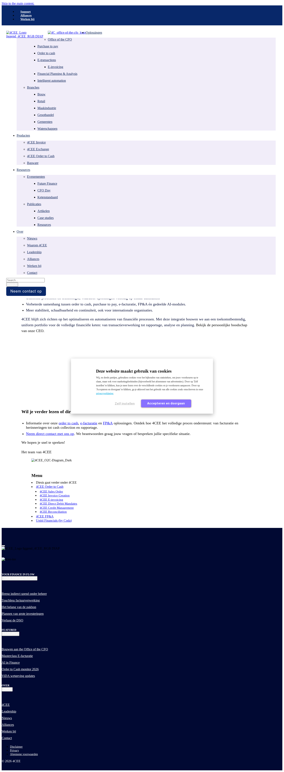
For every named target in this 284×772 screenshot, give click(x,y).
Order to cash (46, 53)
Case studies (45, 218)
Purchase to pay (47, 46)
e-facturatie (88, 423)
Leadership (34, 252)
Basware (32, 163)
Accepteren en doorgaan (166, 403)
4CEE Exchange (38, 149)
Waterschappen (47, 128)
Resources (44, 224)
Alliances (33, 259)
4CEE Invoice (36, 142)
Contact (32, 272)
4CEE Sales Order (51, 491)
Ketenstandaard (47, 197)
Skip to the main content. (18, 3)
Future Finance (47, 183)
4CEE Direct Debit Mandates (58, 503)
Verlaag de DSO (12, 620)
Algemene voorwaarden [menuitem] (24, 754)
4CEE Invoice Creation (55, 495)
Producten (23, 135)
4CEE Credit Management (57, 507)
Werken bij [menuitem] (27, 19)
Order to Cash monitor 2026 (20, 669)
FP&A (108, 423)
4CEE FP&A (45, 516)
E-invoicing (55, 67)
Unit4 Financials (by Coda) (54, 520)
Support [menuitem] (25, 11)
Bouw (41, 94)
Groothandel (45, 115)
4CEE (6, 705)
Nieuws (32, 238)
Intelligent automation (51, 80)
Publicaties (34, 204)
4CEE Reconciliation (53, 511)
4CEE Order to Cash (40, 156)
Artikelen (43, 211)
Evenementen (36, 176)
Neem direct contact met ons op (50, 434)
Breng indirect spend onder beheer (24, 593)
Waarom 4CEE (37, 245)
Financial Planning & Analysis (57, 73)
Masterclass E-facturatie (17, 656)
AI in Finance (11, 662)
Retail (41, 101)
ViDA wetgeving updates (18, 676)
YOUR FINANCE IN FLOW (19, 578)
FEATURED (10, 633)
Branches (33, 87)
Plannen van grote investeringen (23, 613)
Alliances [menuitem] (26, 15)
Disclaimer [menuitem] (16, 746)
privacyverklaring (104, 393)
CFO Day (44, 190)
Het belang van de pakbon (19, 607)
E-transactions (46, 60)
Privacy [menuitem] (14, 750)
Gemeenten (44, 122)
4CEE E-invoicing (51, 499)
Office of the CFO (60, 39)
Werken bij (34, 266)
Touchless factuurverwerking (21, 600)
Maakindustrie (46, 108)
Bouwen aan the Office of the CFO (25, 649)
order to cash (68, 423)
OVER (7, 689)
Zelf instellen (125, 403)
